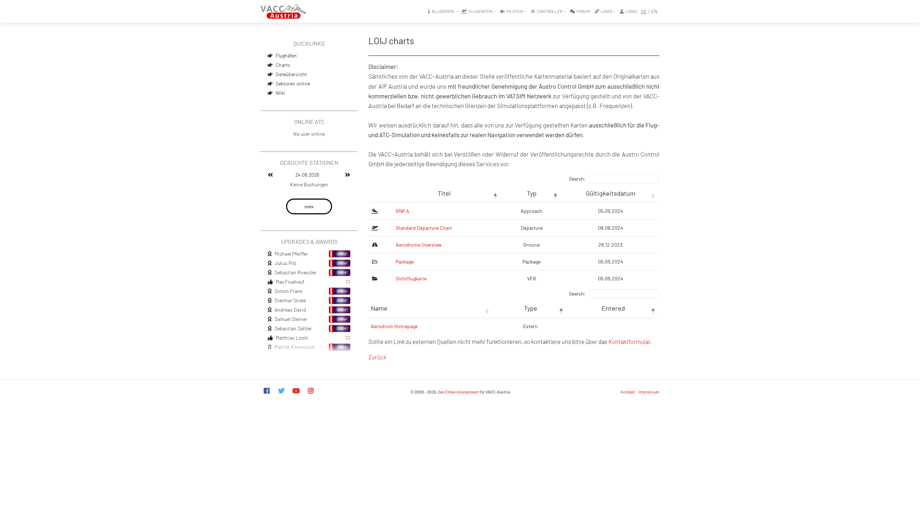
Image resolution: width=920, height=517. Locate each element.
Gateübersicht (291, 74)
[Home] (283, 11)
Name (379, 308)
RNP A (402, 211)
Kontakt (628, 391)
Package (405, 261)
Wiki (280, 93)
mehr (309, 206)
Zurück (377, 356)
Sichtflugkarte (411, 278)
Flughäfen (286, 55)
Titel (444, 193)
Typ (532, 193)
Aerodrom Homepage (394, 326)
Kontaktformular (629, 341)
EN (654, 11)
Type (530, 308)
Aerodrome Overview (419, 245)
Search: (577, 179)
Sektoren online (293, 83)
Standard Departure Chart (424, 228)
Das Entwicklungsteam (458, 391)
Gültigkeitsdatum (610, 193)
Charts (283, 65)
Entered (613, 308)
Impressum (649, 391)
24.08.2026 (307, 175)
